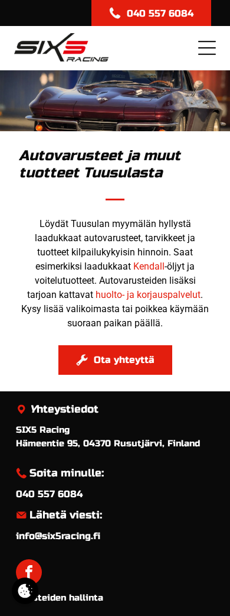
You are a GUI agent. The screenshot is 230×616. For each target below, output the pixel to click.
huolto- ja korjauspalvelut (148, 294)
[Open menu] (207, 48)
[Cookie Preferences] (25, 591)
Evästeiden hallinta (59, 597)
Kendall (149, 266)
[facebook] (29, 573)
